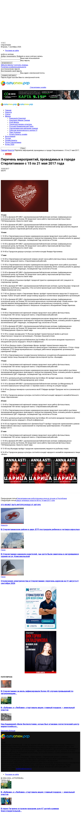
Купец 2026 (9, 144)
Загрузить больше (8, 731)
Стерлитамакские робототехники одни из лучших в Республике (42, 498)
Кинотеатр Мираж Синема (19, 120)
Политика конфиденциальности (13, 67)
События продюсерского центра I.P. (23, 130)
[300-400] (40, 628)
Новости (8, 112)
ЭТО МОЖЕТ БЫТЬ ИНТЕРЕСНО (14, 505)
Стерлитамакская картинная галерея (23, 128)
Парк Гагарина (15, 132)
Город (3, 550)
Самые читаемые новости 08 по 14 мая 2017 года (35, 500)
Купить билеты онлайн (18, 134)
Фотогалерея (10, 136)
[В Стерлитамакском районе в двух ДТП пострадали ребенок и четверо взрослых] (12, 523)
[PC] (40, 99)
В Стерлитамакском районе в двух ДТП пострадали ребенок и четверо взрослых (40, 529)
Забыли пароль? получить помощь (14, 65)
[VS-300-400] (40, 673)
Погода (8, 138)
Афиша (8, 116)
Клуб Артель (14, 122)
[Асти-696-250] (40, 483)
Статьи (7, 114)
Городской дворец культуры (20, 124)
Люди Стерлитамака (13, 142)
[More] (66, 174)
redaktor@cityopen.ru (24, 769)
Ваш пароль (25, 60)
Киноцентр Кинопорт (17, 118)
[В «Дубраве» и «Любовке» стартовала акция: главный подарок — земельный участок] (6, 704)
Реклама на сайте (12, 51)
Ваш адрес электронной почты (32, 73)
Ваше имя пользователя (29, 58)
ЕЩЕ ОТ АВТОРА (34, 505)
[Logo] (9, 107)
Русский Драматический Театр (21, 126)
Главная (8, 110)
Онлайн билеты (11, 140)
